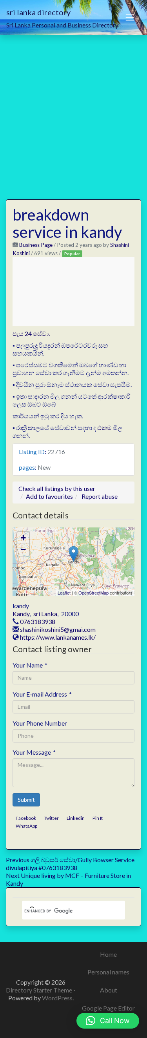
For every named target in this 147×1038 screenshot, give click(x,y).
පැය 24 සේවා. (31, 333)
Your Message (34, 752)
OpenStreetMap (93, 592)
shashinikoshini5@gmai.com (58, 629)
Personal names (108, 972)
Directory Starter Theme (39, 990)
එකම (104, 427)
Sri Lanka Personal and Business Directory (62, 25)
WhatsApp (26, 826)
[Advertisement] (73, 112)
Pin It (98, 818)
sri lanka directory (38, 12)
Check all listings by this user (56, 488)
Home (108, 954)
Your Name (30, 665)
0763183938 (37, 621)
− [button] (23, 550)
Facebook (26, 818)
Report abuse (100, 496)
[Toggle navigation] (130, 17)
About (108, 990)
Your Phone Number (40, 723)
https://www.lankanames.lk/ (58, 637)
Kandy (21, 613)
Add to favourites (49, 496)
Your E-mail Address (42, 694)
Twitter (51, 818)
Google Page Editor (108, 1008)
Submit (26, 799)
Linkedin (76, 818)
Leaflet (64, 592)
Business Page (36, 245)
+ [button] (23, 538)
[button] (107, 1021)
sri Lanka (45, 613)
